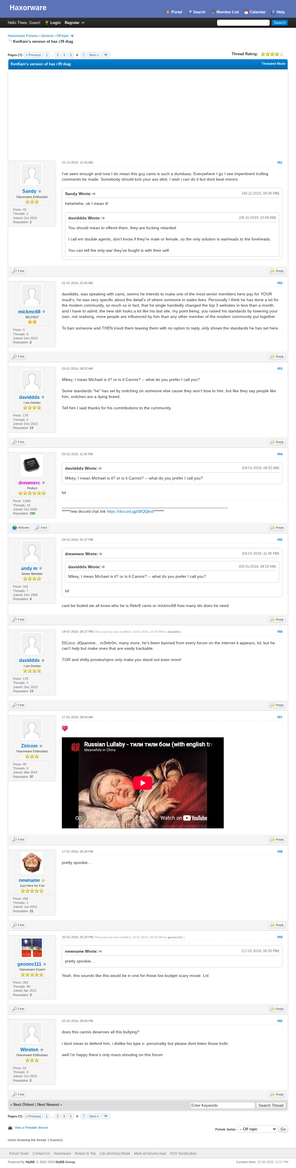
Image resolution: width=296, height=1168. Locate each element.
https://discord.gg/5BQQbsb (130, 511)
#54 (279, 454)
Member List (228, 12)
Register (72, 23)
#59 (279, 937)
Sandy (29, 191)
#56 (279, 631)
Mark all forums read (150, 1154)
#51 (279, 162)
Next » (94, 55)
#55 (279, 539)
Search (199, 12)
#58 (279, 851)
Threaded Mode (273, 63)
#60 (279, 1021)
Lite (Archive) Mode (115, 1154)
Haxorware (62, 1154)
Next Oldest (23, 1104)
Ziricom (29, 745)
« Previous (33, 55)
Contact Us (41, 1154)
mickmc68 (29, 311)
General (47, 36)
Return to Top (85, 1154)
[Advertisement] (148, 112)
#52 (279, 283)
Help (281, 12)
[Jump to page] (105, 55)
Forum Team (19, 1154)
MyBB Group (65, 1162)
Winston (29, 1049)
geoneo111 (29, 964)
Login (55, 23)
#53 (279, 368)
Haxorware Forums (23, 36)
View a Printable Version (31, 1127)
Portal (176, 12)
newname (29, 880)
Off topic (62, 36)
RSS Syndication (183, 1154)
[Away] (43, 880)
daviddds (29, 397)
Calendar (258, 12)
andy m (29, 568)
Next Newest (48, 1104)
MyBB (30, 1162)
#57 (279, 717)
